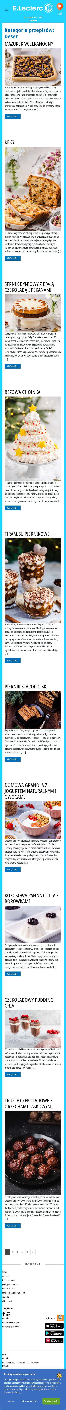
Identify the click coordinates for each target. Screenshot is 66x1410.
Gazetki (5, 1297)
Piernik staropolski (26, 686)
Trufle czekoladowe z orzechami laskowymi (29, 1103)
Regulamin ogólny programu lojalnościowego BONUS (21, 1364)
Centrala (6, 1276)
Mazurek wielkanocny (29, 43)
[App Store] (54, 1326)
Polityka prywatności (10, 1326)
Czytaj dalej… (12, 116)
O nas (4, 1272)
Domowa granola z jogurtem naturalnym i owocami (30, 791)
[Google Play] (54, 1333)
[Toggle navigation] (6, 9)
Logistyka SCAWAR (10, 1284)
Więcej (18, 1392)
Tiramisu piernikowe (27, 534)
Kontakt (5, 1318)
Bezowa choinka (22, 392)
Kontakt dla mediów (10, 1322)
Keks (9, 142)
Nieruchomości (8, 1280)
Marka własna (8, 1288)
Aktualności (7, 1301)
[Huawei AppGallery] (54, 1340)
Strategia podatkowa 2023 (13, 1292)
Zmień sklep (60, 14)
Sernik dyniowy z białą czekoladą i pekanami (29, 287)
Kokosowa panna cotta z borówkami (32, 898)
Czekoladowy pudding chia (29, 1003)
